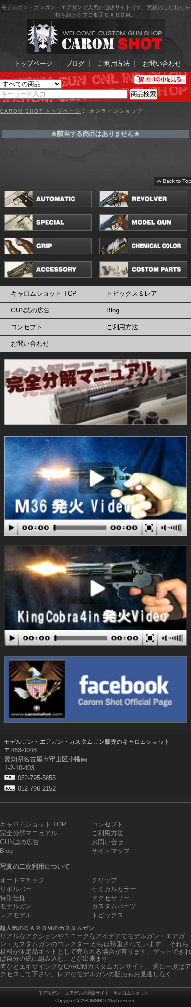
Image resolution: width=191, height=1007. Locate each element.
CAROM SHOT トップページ (40, 111)
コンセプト (27, 327)
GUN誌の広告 (30, 310)
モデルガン (16, 906)
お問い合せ (107, 842)
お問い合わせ (162, 63)
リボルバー (16, 889)
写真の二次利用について (35, 866)
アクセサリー (111, 898)
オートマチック (22, 880)
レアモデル (16, 915)
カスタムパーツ (114, 906)
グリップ (104, 880)
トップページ (33, 63)
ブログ (75, 63)
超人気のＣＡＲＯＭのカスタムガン (47, 928)
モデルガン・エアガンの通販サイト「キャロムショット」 (95, 993)
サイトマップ (111, 850)
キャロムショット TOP (44, 293)
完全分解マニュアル (28, 833)
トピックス (107, 915)
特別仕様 (12, 898)
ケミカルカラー (114, 889)
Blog (6, 850)
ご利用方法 (114, 63)
